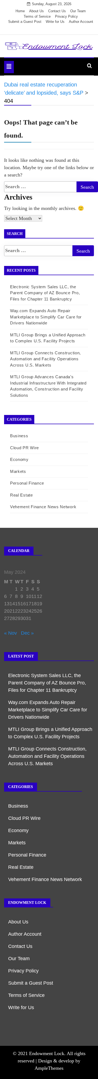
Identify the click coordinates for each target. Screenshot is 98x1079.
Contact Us (57, 11)
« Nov (10, 633)
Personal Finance (27, 483)
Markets (18, 471)
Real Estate (21, 495)
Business (19, 435)
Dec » (27, 633)
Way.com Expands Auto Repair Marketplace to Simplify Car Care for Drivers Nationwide (46, 316)
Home (20, 11)
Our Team (78, 11)
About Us (36, 11)
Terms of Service (37, 16)
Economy (19, 459)
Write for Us (55, 22)
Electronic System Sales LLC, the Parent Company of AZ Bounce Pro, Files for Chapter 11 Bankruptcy (45, 292)
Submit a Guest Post (24, 22)
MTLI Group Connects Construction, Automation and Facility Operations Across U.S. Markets (45, 359)
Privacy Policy (66, 16)
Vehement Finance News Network (43, 506)
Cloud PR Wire (24, 447)
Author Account (81, 22)
